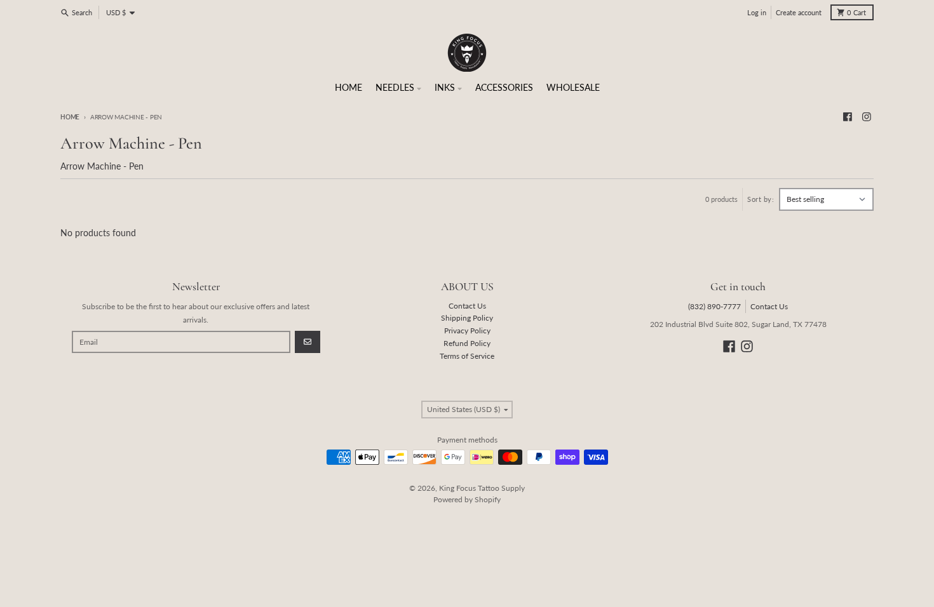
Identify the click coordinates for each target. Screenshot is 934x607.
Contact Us (769, 306)
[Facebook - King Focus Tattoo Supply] (848, 117)
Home (69, 117)
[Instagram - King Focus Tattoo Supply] (866, 117)
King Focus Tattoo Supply (482, 488)
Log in (756, 13)
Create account (799, 13)
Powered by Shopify (467, 499)
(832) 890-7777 (714, 306)
